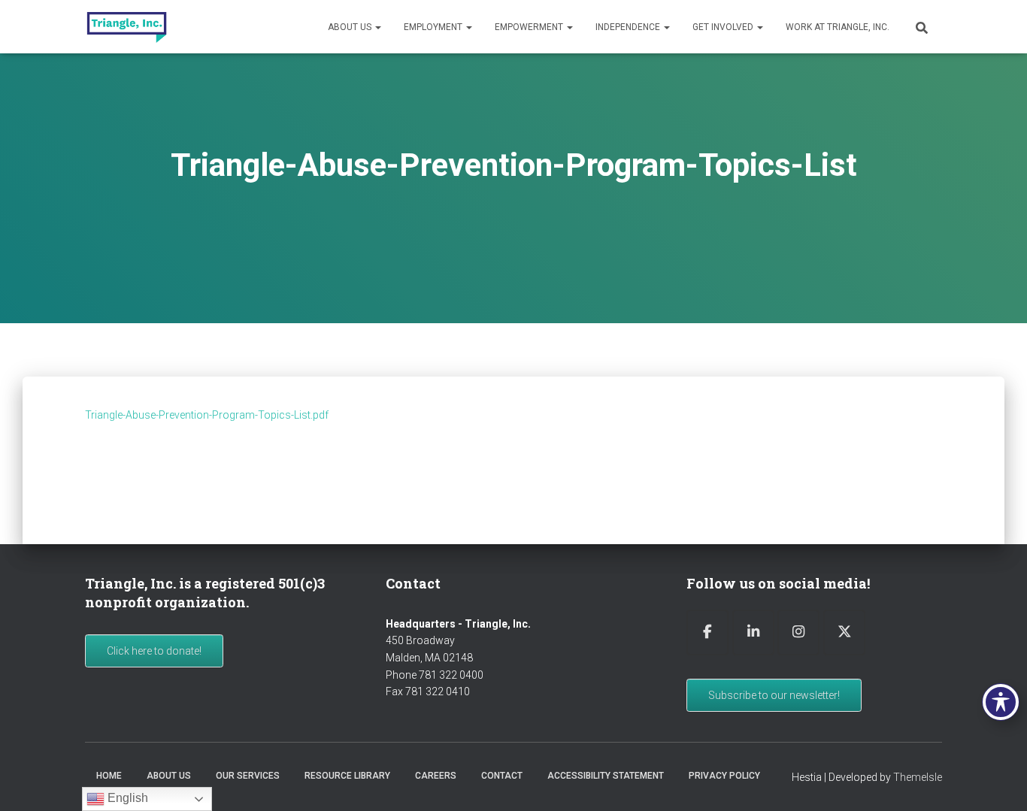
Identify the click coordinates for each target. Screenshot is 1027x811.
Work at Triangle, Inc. (837, 27)
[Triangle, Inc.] (127, 27)
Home (109, 775)
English (126, 797)
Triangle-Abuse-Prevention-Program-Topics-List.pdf (207, 415)
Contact (502, 775)
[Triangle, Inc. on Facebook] (707, 632)
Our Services (248, 775)
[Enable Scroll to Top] (997, 781)
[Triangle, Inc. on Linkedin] (753, 632)
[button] (377, 27)
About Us (351, 27)
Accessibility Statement (605, 775)
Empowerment (530, 27)
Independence (628, 27)
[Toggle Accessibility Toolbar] (1001, 702)
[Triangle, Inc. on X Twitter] (844, 632)
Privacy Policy (724, 775)
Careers (435, 775)
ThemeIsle (917, 777)
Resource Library (347, 775)
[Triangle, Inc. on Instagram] (798, 632)
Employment (434, 27)
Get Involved (724, 27)
